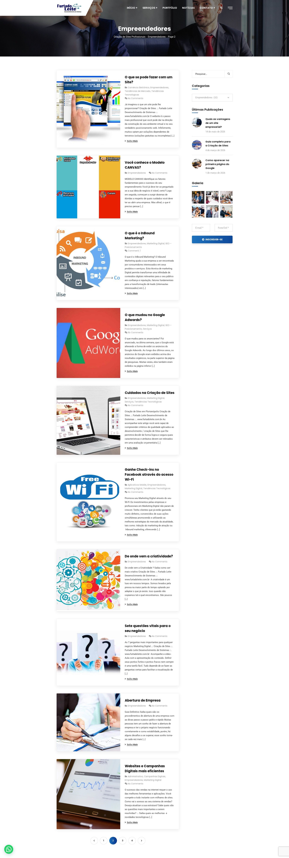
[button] (8, 849)
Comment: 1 (134, 250)
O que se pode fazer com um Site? (148, 79)
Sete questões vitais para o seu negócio (148, 628)
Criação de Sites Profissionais (129, 36)
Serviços (147, 328)
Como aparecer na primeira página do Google (217, 164)
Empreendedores (157, 36)
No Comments (135, 98)
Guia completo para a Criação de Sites (217, 143)
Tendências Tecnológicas (148, 401)
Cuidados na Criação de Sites (149, 392)
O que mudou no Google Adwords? (145, 317)
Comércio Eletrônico (138, 87)
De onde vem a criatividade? (149, 556)
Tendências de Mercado (137, 91)
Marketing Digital (155, 243)
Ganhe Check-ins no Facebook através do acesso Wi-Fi (149, 474)
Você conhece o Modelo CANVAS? (145, 165)
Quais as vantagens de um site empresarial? (217, 123)
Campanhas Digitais (154, 776)
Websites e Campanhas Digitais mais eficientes (145, 768)
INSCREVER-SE (213, 239)
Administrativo (135, 776)
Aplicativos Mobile (137, 484)
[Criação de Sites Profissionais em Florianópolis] (69, 7)
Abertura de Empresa (142, 700)
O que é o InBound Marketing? (140, 235)
